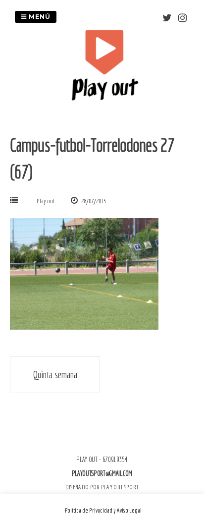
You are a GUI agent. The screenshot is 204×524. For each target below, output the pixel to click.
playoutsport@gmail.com (102, 473)
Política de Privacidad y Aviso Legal (103, 510)
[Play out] (104, 97)
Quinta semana (55, 374)
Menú (39, 16)
